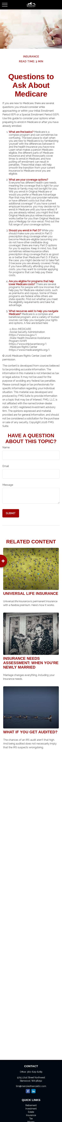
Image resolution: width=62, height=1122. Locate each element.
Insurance (31, 1115)
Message (7, 484)
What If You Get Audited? (30, 732)
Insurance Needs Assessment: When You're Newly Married (31, 662)
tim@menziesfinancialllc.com (31, 1086)
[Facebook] (28, 1091)
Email (5, 466)
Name (6, 447)
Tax (31, 1118)
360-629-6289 (34, 1072)
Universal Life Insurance (30, 593)
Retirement (31, 1105)
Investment (31, 1108)
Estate (31, 1112)
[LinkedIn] (33, 1091)
